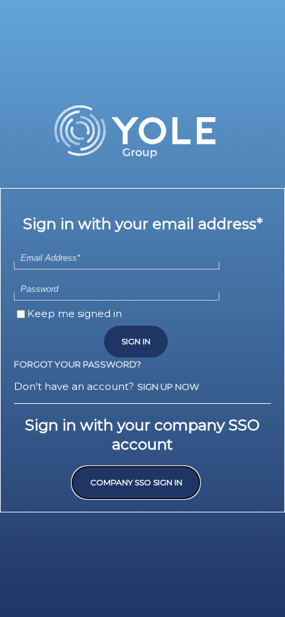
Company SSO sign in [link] (136, 482)
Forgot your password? (77, 364)
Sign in (135, 341)
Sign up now (168, 386)
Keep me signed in (74, 313)
